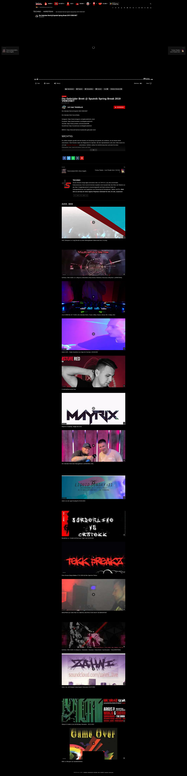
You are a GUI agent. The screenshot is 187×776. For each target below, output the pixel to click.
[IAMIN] (142, 7)
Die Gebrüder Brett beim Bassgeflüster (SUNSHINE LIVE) (77, 463)
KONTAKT (102, 772)
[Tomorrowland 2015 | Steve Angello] (64, 171)
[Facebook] (112, 7)
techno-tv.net (111, 772)
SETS (99, 772)
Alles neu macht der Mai (43, 7)
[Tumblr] (81, 195)
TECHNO (37, 11)
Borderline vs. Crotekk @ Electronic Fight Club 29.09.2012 (78, 538)
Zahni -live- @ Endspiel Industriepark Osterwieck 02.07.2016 (78, 687)
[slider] (91, 79)
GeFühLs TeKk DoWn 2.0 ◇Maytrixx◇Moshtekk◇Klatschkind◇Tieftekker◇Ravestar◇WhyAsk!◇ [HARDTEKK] (92, 277)
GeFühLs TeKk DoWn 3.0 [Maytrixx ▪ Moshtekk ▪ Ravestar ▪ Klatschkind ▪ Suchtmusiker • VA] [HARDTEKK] (91, 650)
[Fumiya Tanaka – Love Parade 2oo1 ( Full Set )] (123, 171)
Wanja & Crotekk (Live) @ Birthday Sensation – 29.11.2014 (78, 724)
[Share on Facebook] (64, 158)
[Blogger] (139, 7)
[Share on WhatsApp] (73, 158)
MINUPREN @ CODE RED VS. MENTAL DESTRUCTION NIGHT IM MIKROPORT (84, 612)
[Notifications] (147, 7)
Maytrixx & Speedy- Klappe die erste (72, 426)
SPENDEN (85, 772)
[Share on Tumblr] (77, 158)
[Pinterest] (118, 7)
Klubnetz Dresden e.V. (73, 145)
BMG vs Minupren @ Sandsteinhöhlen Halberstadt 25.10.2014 (79, 761)
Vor (124, 167)
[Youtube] (121, 7)
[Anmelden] (150, 7)
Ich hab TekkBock (75, 107)
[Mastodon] (124, 7)
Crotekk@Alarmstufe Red (69, 389)
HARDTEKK (48, 11)
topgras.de (106, 772)
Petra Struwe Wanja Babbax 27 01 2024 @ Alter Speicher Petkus (79, 575)
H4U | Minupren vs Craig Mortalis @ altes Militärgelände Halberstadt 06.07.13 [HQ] (84, 240)
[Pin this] (82, 158)
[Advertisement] (93, 760)
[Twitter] (115, 7)
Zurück (63, 167)
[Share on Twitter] (69, 158)
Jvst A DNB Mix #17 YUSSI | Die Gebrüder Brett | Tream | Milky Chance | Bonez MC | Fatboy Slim (88, 315)
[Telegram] (127, 7)
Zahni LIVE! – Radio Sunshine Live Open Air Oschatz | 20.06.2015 (80, 352)
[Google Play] (130, 7)
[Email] (87, 195)
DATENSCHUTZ (90, 772)
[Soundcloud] (133, 7)
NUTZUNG (95, 772)
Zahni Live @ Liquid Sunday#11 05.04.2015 (73, 501)
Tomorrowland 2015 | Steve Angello (76, 171)
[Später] (144, 7)
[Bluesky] (136, 7)
